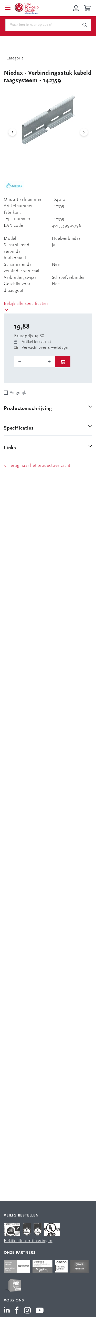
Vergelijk (18, 393)
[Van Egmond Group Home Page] (26, 8)
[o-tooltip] (35, 361)
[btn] (62, 361)
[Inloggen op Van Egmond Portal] (76, 8)
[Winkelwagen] (88, 8)
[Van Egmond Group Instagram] (27, 1311)
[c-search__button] (84, 25)
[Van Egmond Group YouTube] (40, 1311)
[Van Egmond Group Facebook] (16, 1311)
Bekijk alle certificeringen (28, 1241)
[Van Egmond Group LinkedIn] (8, 1311)
